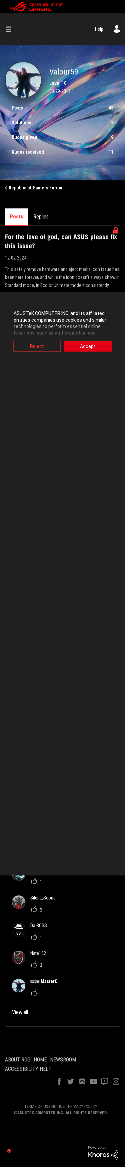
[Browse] (11, 29)
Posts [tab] (16, 216)
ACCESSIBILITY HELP (28, 1069)
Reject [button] (37, 346)
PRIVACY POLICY (82, 1106)
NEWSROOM (63, 1059)
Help (99, 29)
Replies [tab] (41, 216)
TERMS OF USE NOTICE (44, 1106)
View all (20, 1012)
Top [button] (9, 1151)
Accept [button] (88, 346)
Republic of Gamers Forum (35, 187)
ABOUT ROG (17, 1059)
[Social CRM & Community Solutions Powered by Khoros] (103, 1153)
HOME (40, 1059)
